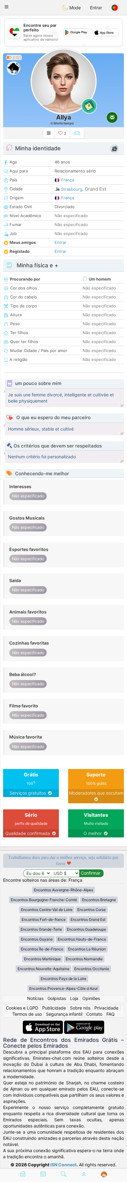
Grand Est (95, 189)
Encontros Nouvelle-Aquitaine (43, 968)
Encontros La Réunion (87, 949)
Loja (74, 998)
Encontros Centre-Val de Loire (46, 909)
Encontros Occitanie (91, 968)
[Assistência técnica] (104, 1174)
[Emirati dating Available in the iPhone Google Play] (84, 1023)
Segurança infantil (64, 1014)
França (67, 179)
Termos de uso (27, 1014)
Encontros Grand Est (88, 919)
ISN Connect (63, 1164)
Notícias (35, 998)
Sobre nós (80, 1007)
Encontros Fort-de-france (44, 919)
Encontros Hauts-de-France (82, 939)
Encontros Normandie (84, 959)
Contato (94, 1014)
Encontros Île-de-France (42, 949)
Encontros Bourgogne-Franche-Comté (44, 899)
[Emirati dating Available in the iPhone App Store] (43, 1023)
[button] (6, 7)
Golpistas (56, 998)
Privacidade (106, 1007)
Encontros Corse (91, 909)
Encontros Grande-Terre (41, 929)
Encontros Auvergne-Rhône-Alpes (63, 890)
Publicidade (54, 1007)
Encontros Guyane (37, 939)
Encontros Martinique (42, 959)
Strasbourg (71, 189)
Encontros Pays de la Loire (63, 978)
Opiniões (91, 998)
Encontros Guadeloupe (86, 929)
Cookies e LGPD (22, 1007)
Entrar (96, 7)
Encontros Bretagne (99, 899)
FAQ (110, 1014)
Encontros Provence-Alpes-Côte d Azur (63, 988)
